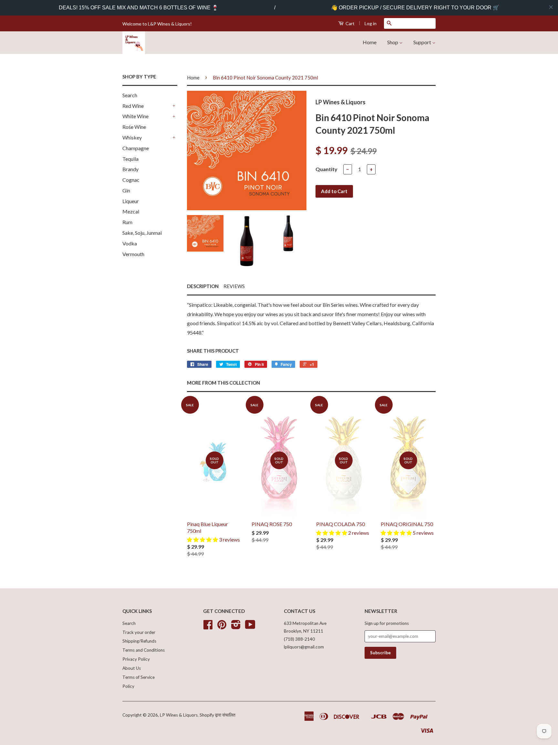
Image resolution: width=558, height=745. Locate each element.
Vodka (129, 243)
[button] (203, 539)
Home (370, 42)
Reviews (234, 286)
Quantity (326, 169)
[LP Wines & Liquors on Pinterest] (222, 626)
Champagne (135, 148)
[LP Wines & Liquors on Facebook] (208, 626)
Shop (393, 42)
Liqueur (130, 201)
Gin (126, 190)
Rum (127, 222)
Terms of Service (138, 677)
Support (422, 42)
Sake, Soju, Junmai (142, 233)
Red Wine (133, 106)
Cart (350, 23)
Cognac (131, 180)
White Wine (135, 116)
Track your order (138, 632)
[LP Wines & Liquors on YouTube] (250, 626)
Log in (371, 23)
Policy (128, 686)
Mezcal (130, 211)
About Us (131, 668)
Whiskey (132, 137)
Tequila (130, 159)
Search (129, 95)
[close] (551, 7)
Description (203, 286)
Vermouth (133, 254)
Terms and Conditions (143, 650)
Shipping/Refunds (139, 641)
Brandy (130, 169)
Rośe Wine (134, 127)
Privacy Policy (136, 659)
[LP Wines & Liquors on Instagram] (236, 626)
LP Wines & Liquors (179, 715)
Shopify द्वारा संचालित (217, 715)
